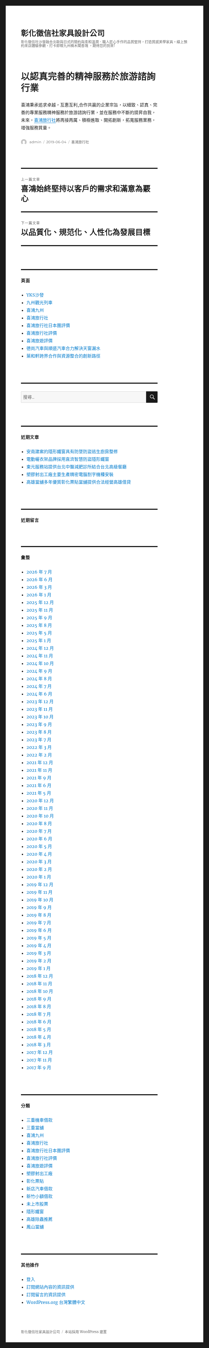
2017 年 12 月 (39, 1052)
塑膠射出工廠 (39, 1173)
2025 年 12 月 (40, 602)
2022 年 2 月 (39, 755)
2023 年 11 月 (39, 709)
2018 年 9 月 (38, 999)
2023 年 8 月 (39, 732)
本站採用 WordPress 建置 (86, 1331)
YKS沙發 (35, 295)
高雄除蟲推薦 (39, 1219)
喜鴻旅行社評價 (41, 333)
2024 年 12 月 (40, 648)
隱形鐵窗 (35, 1211)
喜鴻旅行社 (45, 120)
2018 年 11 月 (39, 983)
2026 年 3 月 (39, 587)
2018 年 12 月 (39, 976)
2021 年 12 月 (39, 762)
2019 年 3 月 (38, 953)
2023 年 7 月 (38, 739)
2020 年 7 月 (39, 831)
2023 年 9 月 (39, 724)
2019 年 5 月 (38, 938)
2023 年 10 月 (40, 716)
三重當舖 (35, 1127)
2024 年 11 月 (39, 655)
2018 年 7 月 (38, 1014)
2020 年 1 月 (38, 877)
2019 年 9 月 (39, 907)
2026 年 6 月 (39, 579)
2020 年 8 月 (39, 823)
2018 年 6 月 (38, 1021)
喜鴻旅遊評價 (39, 340)
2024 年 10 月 (40, 663)
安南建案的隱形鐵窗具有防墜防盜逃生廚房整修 (72, 451)
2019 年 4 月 (38, 945)
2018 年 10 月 (39, 991)
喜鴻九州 (35, 310)
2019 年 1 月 (38, 968)
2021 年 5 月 (38, 793)
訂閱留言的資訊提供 (46, 1294)
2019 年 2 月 (38, 960)
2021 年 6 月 (38, 785)
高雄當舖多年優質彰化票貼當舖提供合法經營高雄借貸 (78, 482)
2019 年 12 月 (39, 884)
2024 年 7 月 (39, 686)
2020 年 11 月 (39, 808)
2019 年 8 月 (38, 915)
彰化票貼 (35, 1181)
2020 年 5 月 (39, 846)
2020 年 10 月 (40, 816)
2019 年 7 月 (38, 922)
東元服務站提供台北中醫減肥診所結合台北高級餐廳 (76, 466)
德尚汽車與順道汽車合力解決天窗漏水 (63, 348)
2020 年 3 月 (39, 861)
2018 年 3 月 (38, 1044)
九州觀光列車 (39, 302)
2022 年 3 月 (39, 747)
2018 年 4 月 (38, 1037)
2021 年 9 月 (38, 777)
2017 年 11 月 (39, 1060)
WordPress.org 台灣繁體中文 (55, 1302)
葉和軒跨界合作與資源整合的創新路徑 (63, 356)
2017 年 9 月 (38, 1067)
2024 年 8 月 (39, 678)
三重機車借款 (39, 1120)
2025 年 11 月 (39, 610)
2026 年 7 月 (39, 572)
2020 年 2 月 (39, 869)
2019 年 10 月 (39, 899)
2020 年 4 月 (39, 854)
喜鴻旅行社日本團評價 (48, 325)
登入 (30, 1279)
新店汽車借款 (39, 1188)
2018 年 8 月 (38, 1006)
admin (35, 142)
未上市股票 (37, 1204)
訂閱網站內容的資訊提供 (50, 1287)
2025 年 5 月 (39, 633)
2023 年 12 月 (40, 701)
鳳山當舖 (35, 1227)
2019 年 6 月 (39, 930)
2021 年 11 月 (39, 770)
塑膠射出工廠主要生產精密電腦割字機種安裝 (69, 474)
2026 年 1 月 (38, 594)
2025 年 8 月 (39, 625)
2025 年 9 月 (39, 617)
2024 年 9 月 (39, 671)
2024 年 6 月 (39, 694)
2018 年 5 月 (38, 1029)
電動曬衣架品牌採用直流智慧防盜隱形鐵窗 (67, 459)
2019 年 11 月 (39, 892)
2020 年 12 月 (40, 800)
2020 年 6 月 (39, 838)
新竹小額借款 (39, 1196)
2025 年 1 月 (38, 640)
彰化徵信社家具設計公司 (63, 33)
